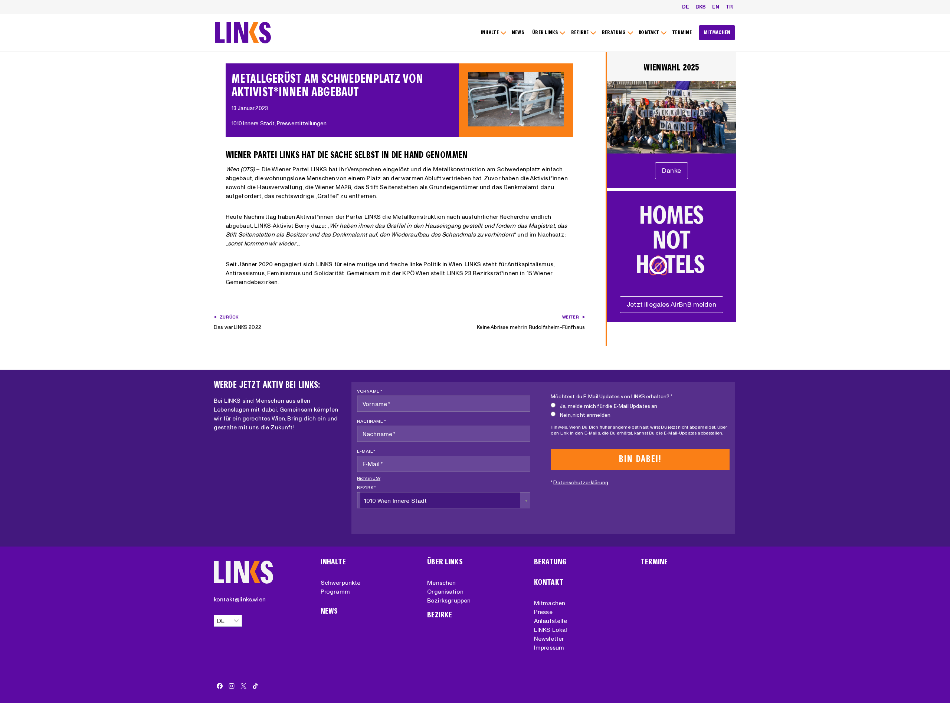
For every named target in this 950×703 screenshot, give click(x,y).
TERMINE (682, 32)
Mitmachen (549, 603)
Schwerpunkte (341, 582)
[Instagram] (232, 686)
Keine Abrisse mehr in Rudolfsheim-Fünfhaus (531, 322)
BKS (700, 7)
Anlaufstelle (550, 620)
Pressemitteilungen (302, 123)
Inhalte (333, 562)
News (329, 611)
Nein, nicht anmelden (585, 415)
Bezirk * (366, 487)
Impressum (549, 647)
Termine (654, 562)
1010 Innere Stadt (253, 123)
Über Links (445, 562)
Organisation (445, 591)
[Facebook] (220, 686)
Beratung (550, 562)
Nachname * (371, 421)
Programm (335, 591)
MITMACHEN (717, 32)
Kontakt (548, 582)
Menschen (441, 582)
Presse (543, 611)
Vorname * (370, 391)
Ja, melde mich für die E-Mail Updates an (608, 406)
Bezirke (439, 615)
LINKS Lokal (550, 629)
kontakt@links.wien (240, 599)
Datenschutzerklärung (580, 482)
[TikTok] (255, 686)
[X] (243, 686)
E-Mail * (366, 451)
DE (685, 7)
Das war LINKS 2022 (237, 322)
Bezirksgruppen (449, 600)
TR (729, 7)
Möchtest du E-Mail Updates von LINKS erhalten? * (611, 396)
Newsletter (549, 638)
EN (715, 7)
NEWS (518, 32)
